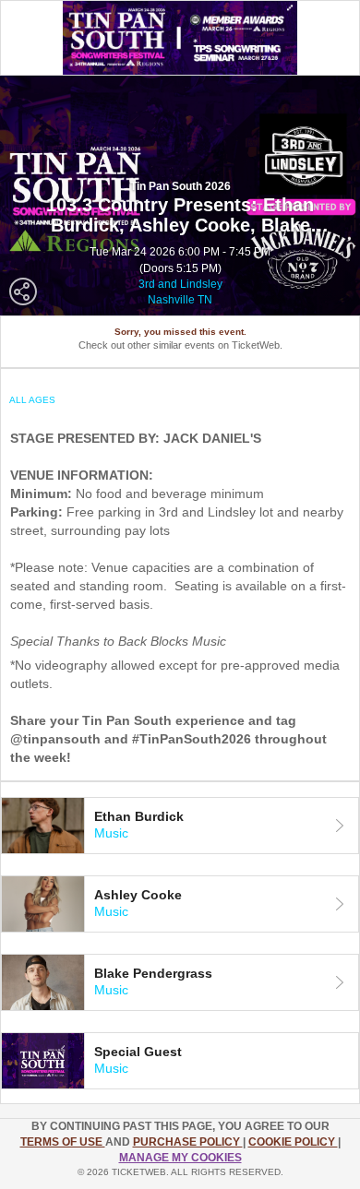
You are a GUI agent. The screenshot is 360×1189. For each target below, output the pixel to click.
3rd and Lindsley (180, 284)
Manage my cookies (180, 1157)
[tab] (180, 825)
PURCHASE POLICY (188, 1141)
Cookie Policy (293, 1141)
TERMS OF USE (62, 1141)
